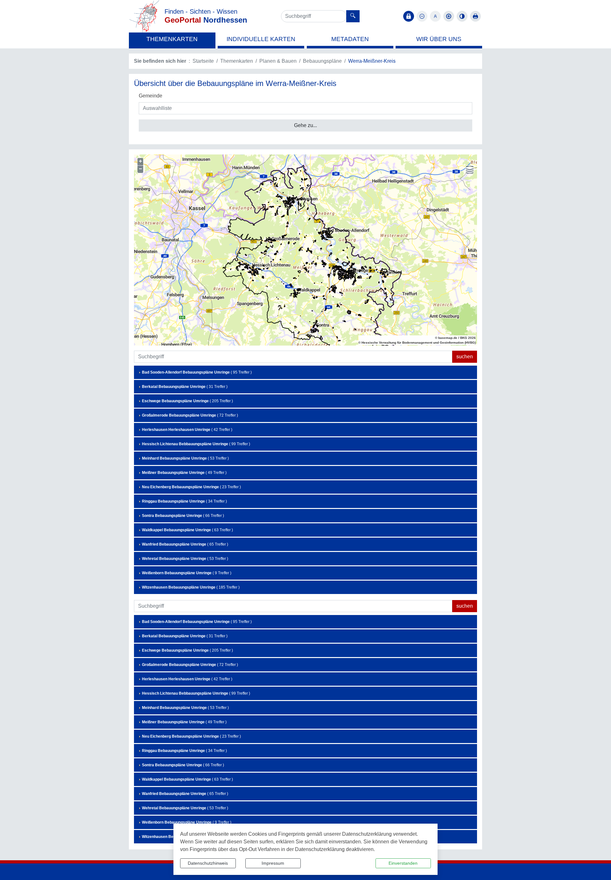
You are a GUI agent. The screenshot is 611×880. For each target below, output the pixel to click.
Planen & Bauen (278, 61)
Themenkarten (236, 61)
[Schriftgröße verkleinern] (422, 16)
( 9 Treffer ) (186, 573)
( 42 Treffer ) (187, 429)
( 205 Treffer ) (187, 401)
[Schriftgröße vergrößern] (448, 16)
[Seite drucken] (475, 16)
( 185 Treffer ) (191, 587)
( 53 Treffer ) (185, 458)
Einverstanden (403, 863)
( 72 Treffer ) (190, 415)
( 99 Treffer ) (196, 444)
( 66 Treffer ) (183, 515)
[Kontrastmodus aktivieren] (462, 16)
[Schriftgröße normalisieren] (435, 16)
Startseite (203, 61)
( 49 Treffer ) (184, 472)
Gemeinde (150, 95)
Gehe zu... (305, 125)
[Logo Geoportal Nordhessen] (144, 15)
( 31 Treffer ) (185, 386)
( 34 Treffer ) (184, 501)
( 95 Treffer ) (197, 372)
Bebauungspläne (322, 61)
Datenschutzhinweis (208, 863)
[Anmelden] (408, 16)
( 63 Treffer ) (187, 530)
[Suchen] (353, 16)
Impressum (273, 863)
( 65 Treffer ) (185, 544)
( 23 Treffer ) (191, 487)
